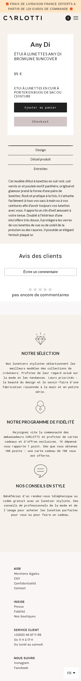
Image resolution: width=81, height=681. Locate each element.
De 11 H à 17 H (23, 640)
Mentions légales (26, 574)
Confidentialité (25, 583)
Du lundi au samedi (28, 644)
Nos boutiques (25, 616)
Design (40, 150)
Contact (20, 588)
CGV (17, 578)
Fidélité (19, 611)
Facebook (21, 668)
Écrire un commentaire (40, 272)
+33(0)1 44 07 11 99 (27, 635)
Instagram (21, 663)
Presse (19, 606)
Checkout (40, 121)
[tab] (40, 149)
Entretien (40, 169)
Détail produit (40, 159)
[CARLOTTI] (26, 18)
